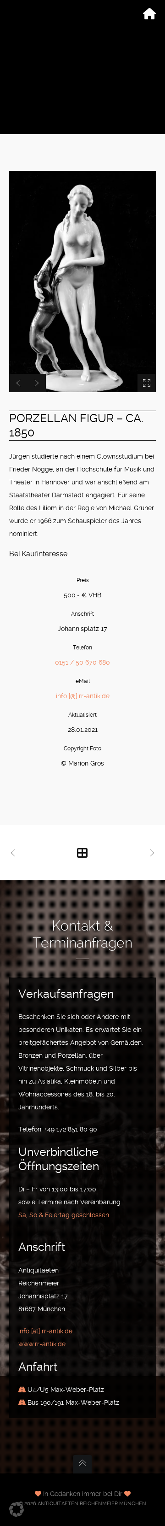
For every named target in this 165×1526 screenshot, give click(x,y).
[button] (16, 1509)
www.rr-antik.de (42, 1344)
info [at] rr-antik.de (45, 1331)
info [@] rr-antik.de (83, 696)
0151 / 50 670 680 (82, 662)
